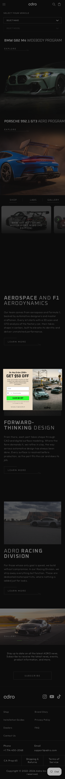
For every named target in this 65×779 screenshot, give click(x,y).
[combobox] (9, 393)
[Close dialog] (59, 371)
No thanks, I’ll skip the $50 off (18, 406)
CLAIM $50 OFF (17, 398)
